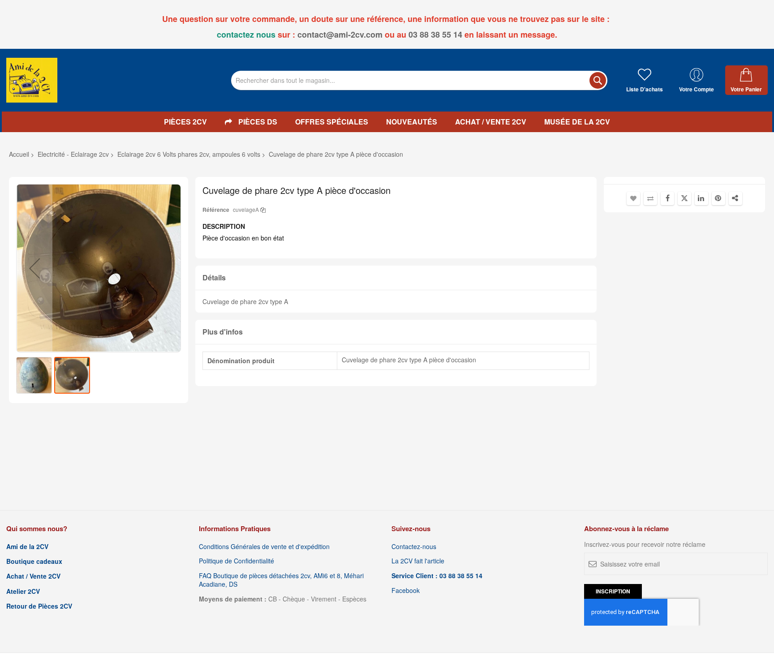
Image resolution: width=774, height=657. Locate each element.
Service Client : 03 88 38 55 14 (436, 575)
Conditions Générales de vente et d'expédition (264, 546)
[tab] (396, 278)
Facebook (405, 590)
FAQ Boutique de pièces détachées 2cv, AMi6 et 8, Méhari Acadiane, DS (281, 579)
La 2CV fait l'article (417, 561)
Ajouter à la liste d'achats (633, 198)
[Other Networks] (735, 198)
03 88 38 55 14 (435, 34)
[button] (34, 268)
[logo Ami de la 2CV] (31, 80)
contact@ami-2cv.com (340, 34)
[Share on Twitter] (684, 198)
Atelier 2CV (23, 591)
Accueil (19, 154)
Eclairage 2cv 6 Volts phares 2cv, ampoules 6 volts (188, 154)
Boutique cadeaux (34, 561)
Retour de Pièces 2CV (39, 606)
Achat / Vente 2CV (33, 576)
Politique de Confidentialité (236, 561)
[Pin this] (718, 198)
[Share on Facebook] (667, 198)
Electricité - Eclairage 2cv (73, 154)
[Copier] (263, 209)
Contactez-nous (413, 546)
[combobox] (419, 80)
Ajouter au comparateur (650, 198)
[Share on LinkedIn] (701, 198)
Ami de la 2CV (27, 546)
